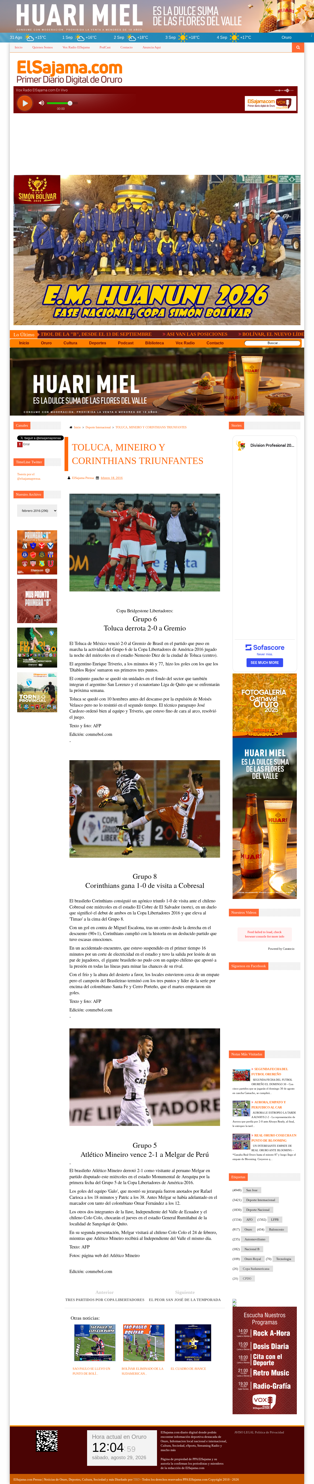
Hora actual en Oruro (119, 1436)
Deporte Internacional (98, 427)
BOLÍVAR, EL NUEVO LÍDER (201, 334)
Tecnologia (283, 1259)
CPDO (247, 1278)
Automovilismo (255, 1239)
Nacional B (252, 1249)
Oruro (248, 1229)
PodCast (105, 47)
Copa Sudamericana (256, 1269)
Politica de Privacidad (269, 1432)
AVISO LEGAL (244, 1432)
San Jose (252, 1190)
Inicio (19, 47)
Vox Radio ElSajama (76, 47)
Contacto (126, 47)
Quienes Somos (42, 47)
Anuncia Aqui (152, 47)
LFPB (275, 1219)
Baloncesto (276, 1229)
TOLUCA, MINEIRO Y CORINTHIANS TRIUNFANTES (151, 427)
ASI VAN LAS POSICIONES (123, 334)
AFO (249, 1219)
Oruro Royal (253, 1259)
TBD (136, 1479)
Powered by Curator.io (281, 949)
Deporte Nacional (258, 1210)
